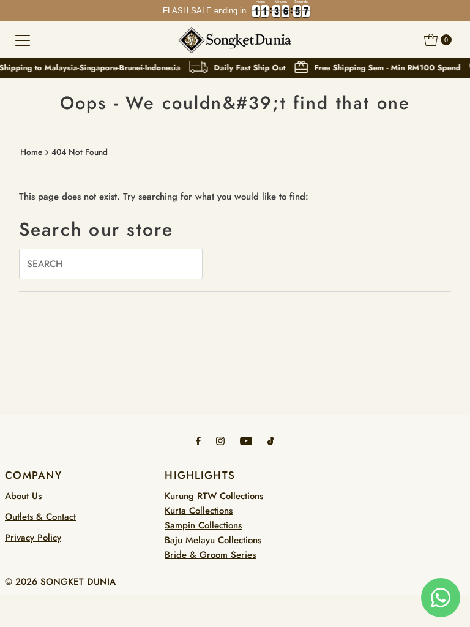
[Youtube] (246, 440)
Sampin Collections (203, 525)
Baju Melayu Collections (213, 540)
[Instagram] (220, 440)
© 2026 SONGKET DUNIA (60, 581)
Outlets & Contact (40, 517)
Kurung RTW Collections (214, 496)
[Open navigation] (22, 39)
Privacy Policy (33, 537)
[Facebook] (198, 440)
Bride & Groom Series (210, 554)
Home (31, 152)
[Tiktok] (270, 440)
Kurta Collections (199, 510)
